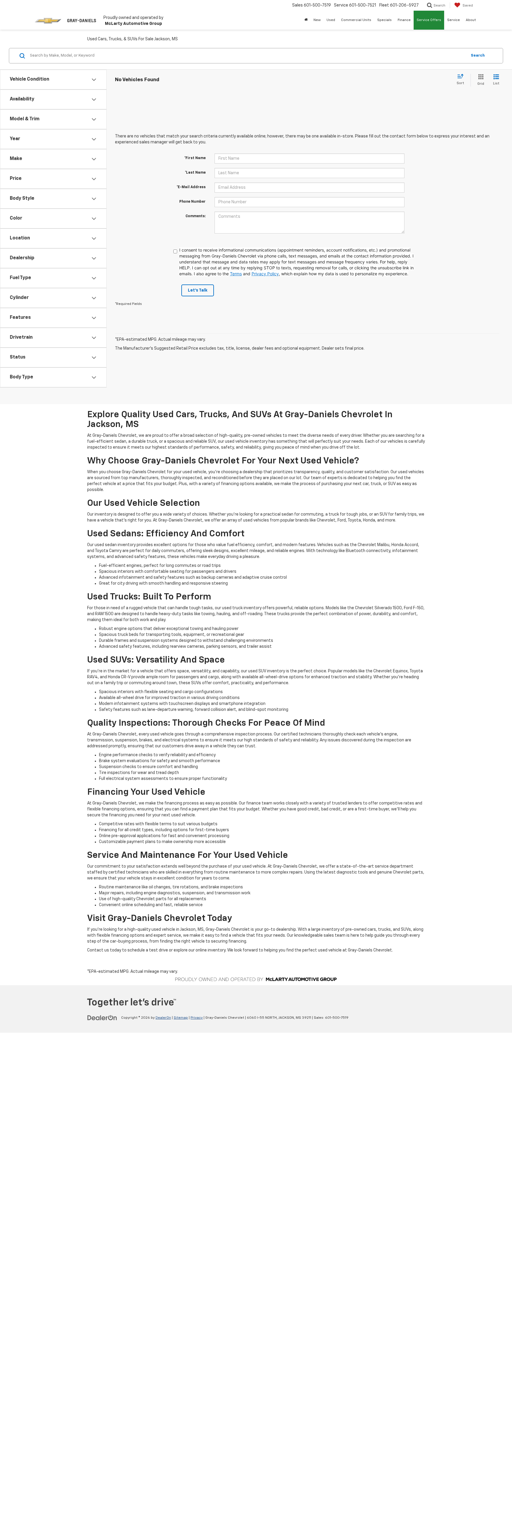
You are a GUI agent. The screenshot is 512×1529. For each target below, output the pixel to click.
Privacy (197, 1018)
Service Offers (429, 20)
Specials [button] (384, 20)
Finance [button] (404, 20)
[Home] (306, 20)
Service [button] (453, 20)
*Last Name (195, 173)
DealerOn (163, 1018)
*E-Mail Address (191, 187)
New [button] (317, 20)
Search (478, 55)
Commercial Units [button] (356, 20)
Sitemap (181, 1018)
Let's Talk (197, 290)
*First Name (195, 158)
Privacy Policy (265, 273)
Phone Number (192, 202)
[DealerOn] (102, 1017)
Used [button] (331, 20)
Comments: (195, 216)
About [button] (471, 20)
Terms (236, 273)
